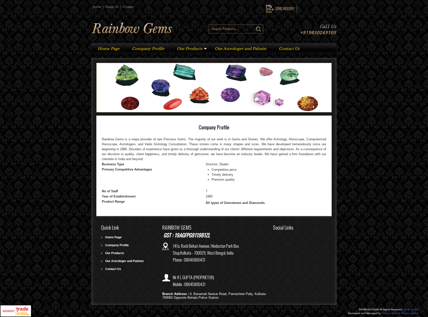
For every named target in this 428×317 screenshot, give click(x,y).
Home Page (109, 48)
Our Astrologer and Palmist (241, 48)
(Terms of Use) (410, 309)
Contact (128, 7)
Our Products (189, 48)
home (97, 7)
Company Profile (148, 48)
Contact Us (289, 48)
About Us (112, 7)
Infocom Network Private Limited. (400, 313)
